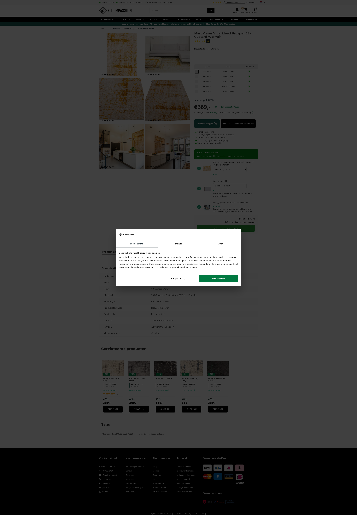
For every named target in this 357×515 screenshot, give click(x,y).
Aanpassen (176, 278)
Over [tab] (220, 244)
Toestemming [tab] (136, 244)
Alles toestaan (218, 278)
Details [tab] (178, 244)
